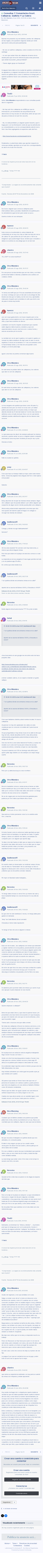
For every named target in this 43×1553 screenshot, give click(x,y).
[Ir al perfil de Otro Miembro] (4, 33)
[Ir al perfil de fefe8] (4, 619)
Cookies (27, 1545)
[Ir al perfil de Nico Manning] (4, 1112)
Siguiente (34, 25)
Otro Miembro (8, 18)
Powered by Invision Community (21, 1550)
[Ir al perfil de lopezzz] (4, 227)
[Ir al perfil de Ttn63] (4, 95)
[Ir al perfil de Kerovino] (4, 604)
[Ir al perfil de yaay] (4, 468)
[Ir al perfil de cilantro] (4, 251)
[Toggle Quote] (5, 626)
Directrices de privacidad (28, 1543)
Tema (14, 1543)
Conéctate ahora (21, 1493)
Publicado (17, 34)
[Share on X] (2, 1515)
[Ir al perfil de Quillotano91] (4, 523)
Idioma (7, 1543)
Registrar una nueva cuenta (21, 1479)
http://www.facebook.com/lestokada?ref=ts (17, 136)
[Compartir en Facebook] (5, 1515)
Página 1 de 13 (20, 25)
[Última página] (40, 25)
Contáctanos (17, 1545)
